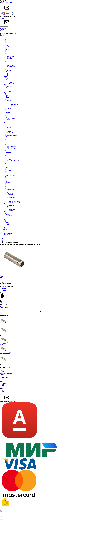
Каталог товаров (5, 38)
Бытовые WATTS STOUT (8, 170)
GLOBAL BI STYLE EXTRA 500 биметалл (11, 118)
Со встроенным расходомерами (10, 67)
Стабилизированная (11, 208)
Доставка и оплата (5, 229)
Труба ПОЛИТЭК (7, 214)
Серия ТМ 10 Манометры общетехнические (13, 82)
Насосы (7, 94)
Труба (7, 207)
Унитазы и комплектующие (8, 142)
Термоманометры (8, 169)
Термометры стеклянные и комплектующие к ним (11, 175)
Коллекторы (8, 62)
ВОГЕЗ (6, 165)
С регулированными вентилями (10, 65)
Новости (4, 235)
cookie (5, 517)
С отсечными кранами (9, 64)
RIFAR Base (8, 121)
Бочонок (8, 89)
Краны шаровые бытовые (9, 70)
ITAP (6, 71)
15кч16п (8, 59)
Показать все (5, 68)
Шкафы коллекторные (9, 184)
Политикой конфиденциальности (8, 312)
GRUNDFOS (7, 96)
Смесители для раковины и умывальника (11, 148)
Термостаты (8, 177)
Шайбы (8, 223)
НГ (7, 75)
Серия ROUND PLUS (8, 46)
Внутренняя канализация (8, 190)
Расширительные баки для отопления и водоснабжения (12, 135)
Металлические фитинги (9, 86)
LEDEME (6, 145)
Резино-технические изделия (10, 193)
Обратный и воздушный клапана (10, 192)
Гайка (7, 90)
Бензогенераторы (8, 40)
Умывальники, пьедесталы (9, 141)
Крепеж (6, 128)
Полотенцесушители (9, 108)
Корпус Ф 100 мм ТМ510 (12, 83)
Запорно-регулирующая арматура (10, 54)
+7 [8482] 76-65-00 (4, 18)
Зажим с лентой (9, 131)
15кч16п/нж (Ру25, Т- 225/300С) (10, 56)
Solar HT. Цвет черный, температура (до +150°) (12, 157)
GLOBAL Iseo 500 (9, 119)
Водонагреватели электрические (10, 43)
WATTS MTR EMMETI (8, 112)
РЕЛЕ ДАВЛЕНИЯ (7, 97)
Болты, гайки (7, 222)
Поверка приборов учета (7, 234)
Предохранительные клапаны (10, 110)
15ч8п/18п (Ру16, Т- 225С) (10, 57)
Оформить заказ (2, 35)
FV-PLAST (7, 206)
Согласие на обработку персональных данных (27, 312)
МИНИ (8, 72)
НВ (7, 73)
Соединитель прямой (11, 200)
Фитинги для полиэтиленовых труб (9, 215)
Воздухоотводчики (8, 51)
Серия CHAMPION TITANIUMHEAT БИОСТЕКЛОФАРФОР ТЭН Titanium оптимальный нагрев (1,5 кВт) (16, 44)
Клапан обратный (8, 101)
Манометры (8, 78)
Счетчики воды (8, 151)
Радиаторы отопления (9, 116)
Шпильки (8, 224)
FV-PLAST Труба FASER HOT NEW (12, 209)
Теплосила (7, 167)
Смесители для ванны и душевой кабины (11, 146)
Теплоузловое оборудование (10, 164)
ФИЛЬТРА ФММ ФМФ (8, 182)
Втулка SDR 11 (11, 217)
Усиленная (10, 91)
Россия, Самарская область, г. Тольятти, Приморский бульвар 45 (7, 2)
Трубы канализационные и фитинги (10, 189)
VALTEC (6, 88)
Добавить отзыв (2, 306)
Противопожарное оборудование (10, 114)
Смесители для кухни (9, 147)
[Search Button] (7, 26)
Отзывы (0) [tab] (4, 290)
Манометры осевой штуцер (10, 80)
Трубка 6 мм (10, 161)
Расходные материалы (9, 127)
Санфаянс (8, 140)
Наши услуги (4, 230)
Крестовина (10, 199)
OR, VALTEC (7, 111)
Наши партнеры (3, 391)
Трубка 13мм (10, 159)
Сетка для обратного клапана (10, 105)
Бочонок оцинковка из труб (9, 225)
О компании (4, 228)
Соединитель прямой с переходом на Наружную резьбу (14, 202)
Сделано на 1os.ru (2, 507)
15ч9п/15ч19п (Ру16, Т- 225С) (10, 58)
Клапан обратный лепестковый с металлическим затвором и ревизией (14, 102)
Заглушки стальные (8, 226)
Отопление (5, 231)
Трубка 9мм (10, 158)
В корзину (1, 280)
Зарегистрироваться (4, 28)
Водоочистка (8, 48)
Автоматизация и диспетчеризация (8, 232)
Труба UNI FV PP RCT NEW (11, 210)
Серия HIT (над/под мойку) (8, 45)
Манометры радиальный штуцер (10, 81)
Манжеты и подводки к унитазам (10, 191)
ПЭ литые (8, 216)
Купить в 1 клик (4, 280)
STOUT (6, 136)
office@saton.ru (2, 1)
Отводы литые (10, 218)
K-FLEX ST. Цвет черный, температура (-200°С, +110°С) (13, 160)
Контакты (4, 236)
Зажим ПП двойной (9, 130)
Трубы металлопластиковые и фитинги (11, 197)
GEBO (6, 87)
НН (7, 74)
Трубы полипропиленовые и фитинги (10, 205)
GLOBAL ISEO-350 (9, 120)
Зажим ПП (8, 129)
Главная (4, 37)
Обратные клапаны (9, 100)
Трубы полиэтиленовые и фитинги (10, 213)
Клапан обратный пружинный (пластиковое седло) (12, 104)
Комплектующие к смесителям (9, 149)
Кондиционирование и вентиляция (8, 233)
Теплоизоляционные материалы (10, 156)
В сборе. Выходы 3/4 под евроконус (11, 66)
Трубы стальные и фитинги (9, 221)
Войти (0, 28)
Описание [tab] (4, 288)
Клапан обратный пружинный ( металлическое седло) (13, 103)
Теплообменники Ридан (8, 166)
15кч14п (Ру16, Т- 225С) (9, 55)
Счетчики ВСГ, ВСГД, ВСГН (8, 152)
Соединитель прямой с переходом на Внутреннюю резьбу (15, 201)
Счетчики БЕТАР (7, 153)
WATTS (6, 174)
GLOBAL (6, 117)
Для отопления (8, 137)
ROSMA (6, 79)
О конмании (3, 382)
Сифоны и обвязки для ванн (10, 194)
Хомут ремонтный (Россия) (10, 132)
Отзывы (2, 390)
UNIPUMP (7, 95)
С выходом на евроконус (9, 63)
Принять (1, 519)
